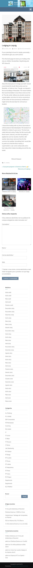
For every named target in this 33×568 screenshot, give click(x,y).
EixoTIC (16, 3)
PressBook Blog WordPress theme (19, 566)
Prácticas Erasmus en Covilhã (19, 541)
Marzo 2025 (8, 324)
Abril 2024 (8, 343)
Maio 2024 (8, 340)
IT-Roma (7, 445)
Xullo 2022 (8, 388)
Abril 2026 (8, 302)
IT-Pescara (8, 442)
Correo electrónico (8, 255)
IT (5, 432)
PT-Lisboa (8, 464)
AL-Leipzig (6, 162)
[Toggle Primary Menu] (30, 9)
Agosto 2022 (8, 385)
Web (3, 262)
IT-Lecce (7, 435)
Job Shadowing (9, 448)
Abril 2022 (8, 398)
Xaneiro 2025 (8, 327)
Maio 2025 (8, 321)
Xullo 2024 (8, 334)
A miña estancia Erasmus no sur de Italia (16, 524)
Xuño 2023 (8, 359)
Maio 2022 (8, 394)
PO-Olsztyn (8, 451)
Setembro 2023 (9, 350)
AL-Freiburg (8, 413)
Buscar (7, 494)
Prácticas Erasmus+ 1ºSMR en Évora (15, 512)
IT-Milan (7, 438)
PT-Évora (7, 461)
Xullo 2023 (8, 356)
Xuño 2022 (8, 391)
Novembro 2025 (9, 311)
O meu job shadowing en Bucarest (14, 509)
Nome (4, 248)
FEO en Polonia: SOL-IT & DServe (14, 520)
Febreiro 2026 (9, 305)
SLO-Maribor (8, 486)
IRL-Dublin (8, 429)
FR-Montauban (9, 423)
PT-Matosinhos (9, 467)
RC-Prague (8, 477)
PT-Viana (7, 474)
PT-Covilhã (8, 458)
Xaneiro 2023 (8, 372)
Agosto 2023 (8, 353)
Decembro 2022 (9, 375)
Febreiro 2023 (9, 369)
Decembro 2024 (9, 331)
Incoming (7, 426)
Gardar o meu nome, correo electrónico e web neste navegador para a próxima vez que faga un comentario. (16, 272)
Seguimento (8, 480)
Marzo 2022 (8, 401)
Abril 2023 (8, 366)
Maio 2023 (8, 363)
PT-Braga (7, 454)
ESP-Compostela (10, 419)
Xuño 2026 (8, 295)
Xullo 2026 (8, 292)
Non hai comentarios (25, 49)
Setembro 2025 (9, 315)
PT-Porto (7, 470)
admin (15, 48)
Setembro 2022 (9, 382)
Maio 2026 (8, 299)
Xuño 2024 (8, 337)
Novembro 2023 (9, 347)
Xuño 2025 (8, 318)
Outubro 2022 (9, 378)
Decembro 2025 (9, 308)
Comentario (6, 224)
